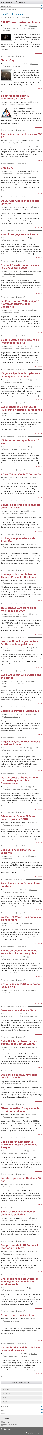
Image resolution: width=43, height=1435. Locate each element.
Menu (5, 1398)
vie (25, 240)
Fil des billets (7, 17)
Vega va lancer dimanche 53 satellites (18, 851)
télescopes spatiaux (6, 753)
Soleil (32, 650)
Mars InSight (8, 60)
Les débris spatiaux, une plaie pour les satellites (19, 1076)
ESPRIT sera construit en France (20, 22)
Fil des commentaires (22, 17)
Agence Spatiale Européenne (12, 547)
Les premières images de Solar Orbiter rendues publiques (20, 643)
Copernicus (29, 274)
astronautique (8, 28)
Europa (22, 240)
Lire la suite (38, 53)
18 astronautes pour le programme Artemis (15, 97)
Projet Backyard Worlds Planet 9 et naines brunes (20, 743)
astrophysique (23, 959)
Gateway (24, 28)
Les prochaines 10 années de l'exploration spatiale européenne (21, 408)
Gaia (17, 174)
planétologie (27, 789)
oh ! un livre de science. (10, 1016)
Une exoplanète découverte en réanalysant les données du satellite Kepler (19, 1281)
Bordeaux (15, 583)
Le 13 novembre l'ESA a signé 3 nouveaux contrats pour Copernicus (20, 304)
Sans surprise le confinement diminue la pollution (19, 1213)
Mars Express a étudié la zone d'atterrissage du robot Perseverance (19, 780)
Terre (24, 583)
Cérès (14, 480)
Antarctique (7, 449)
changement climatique (19, 274)
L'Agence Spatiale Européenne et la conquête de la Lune (21, 375)
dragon (27, 104)
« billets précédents (17, 1382)
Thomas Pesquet (5, 31)
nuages (3, 549)
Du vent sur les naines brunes (19, 1315)
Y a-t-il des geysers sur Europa (20, 234)
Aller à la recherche (8, 9)
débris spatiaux (17, 1083)
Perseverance (20, 789)
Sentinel (12, 276)
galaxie (22, 174)
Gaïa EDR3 (7, 167)
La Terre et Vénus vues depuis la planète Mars (21, 918)
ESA (14, 28)
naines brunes (23, 750)
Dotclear (37, 1433)
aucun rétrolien (22, 56)
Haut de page (5, 1406)
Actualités (34, 26)
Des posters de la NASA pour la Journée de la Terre (20, 1246)
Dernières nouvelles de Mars (18, 1010)
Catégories (6, 1394)
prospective (37, 1016)
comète (22, 1050)
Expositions (32, 581)
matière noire (24, 684)
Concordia (23, 449)
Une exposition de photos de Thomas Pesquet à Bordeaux (18, 576)
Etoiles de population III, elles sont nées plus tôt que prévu (19, 952)
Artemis (6, 104)
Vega (14, 143)
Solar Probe (26, 650)
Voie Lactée (27, 174)
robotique (34, 789)
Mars (19, 66)
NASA (33, 28)
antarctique (7, 513)
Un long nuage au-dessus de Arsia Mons (18, 540)
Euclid (18, 684)
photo (20, 583)
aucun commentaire (8, 56)
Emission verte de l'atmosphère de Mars (20, 885)
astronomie (16, 240)
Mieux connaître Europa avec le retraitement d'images (20, 1110)
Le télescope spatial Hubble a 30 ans (21, 1179)
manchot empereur (25, 513)
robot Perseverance (21, 617)
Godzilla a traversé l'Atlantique (20, 710)
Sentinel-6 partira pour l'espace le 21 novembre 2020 (20, 266)
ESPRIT (18, 28)
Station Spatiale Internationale (24, 349)
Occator (18, 480)
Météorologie (34, 714)
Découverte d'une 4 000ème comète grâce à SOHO (18, 818)
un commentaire (7, 879)
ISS (14, 349)
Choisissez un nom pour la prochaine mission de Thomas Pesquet (19, 1144)
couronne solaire (17, 650)
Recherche (6, 1390)
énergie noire (4, 686)
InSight (15, 66)
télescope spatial (33, 684)
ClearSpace (16, 209)
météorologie (16, 717)
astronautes (13, 104)
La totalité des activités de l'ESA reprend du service (21, 1349)
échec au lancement (21, 143)
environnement (5, 276)
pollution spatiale (28, 209)
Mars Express (37, 547)
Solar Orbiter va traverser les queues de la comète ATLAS (19, 1042)
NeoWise (30, 750)
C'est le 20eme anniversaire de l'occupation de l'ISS (20, 341)
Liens (5, 1402)
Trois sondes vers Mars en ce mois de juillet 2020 (18, 609)
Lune (28, 28)
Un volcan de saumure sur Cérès (21, 474)
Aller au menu (6, 6)
